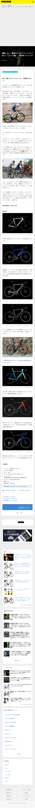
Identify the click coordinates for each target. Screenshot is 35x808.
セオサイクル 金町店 (9, 718)
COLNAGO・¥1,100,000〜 (11, 499)
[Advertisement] (17, 27)
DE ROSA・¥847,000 (9, 497)
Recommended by (24, 605)
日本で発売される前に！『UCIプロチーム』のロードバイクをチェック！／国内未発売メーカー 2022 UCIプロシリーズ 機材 (20, 645)
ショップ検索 (17, 754)
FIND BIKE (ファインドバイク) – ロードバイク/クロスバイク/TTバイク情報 (6, 1)
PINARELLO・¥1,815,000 (10, 500)
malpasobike (7, 741)
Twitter (6, 781)
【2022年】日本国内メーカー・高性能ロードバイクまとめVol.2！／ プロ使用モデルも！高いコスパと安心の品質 (20, 653)
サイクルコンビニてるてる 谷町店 (12, 714)
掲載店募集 (8, 789)
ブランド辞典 (7, 771)
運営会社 (9, 796)
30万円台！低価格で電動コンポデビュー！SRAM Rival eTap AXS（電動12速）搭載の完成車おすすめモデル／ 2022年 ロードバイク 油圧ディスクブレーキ (20, 635)
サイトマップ (26, 796)
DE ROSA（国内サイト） (12, 490)
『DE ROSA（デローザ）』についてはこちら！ (15, 486)
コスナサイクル (8, 745)
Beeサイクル (7, 730)
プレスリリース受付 (26, 789)
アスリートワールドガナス (10, 749)
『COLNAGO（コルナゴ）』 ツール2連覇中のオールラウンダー (23, 507)
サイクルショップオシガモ (10, 737)
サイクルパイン (8, 734)
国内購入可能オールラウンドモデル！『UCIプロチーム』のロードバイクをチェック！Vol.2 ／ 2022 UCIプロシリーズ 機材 (20, 617)
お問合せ (26, 792)
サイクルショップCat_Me (10, 722)
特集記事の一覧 (17, 660)
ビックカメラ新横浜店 (9, 726)
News (6, 768)
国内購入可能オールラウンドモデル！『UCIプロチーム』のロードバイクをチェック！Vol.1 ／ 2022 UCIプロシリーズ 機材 (20, 626)
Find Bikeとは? (8, 792)
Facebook (7, 778)
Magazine (7, 764)
